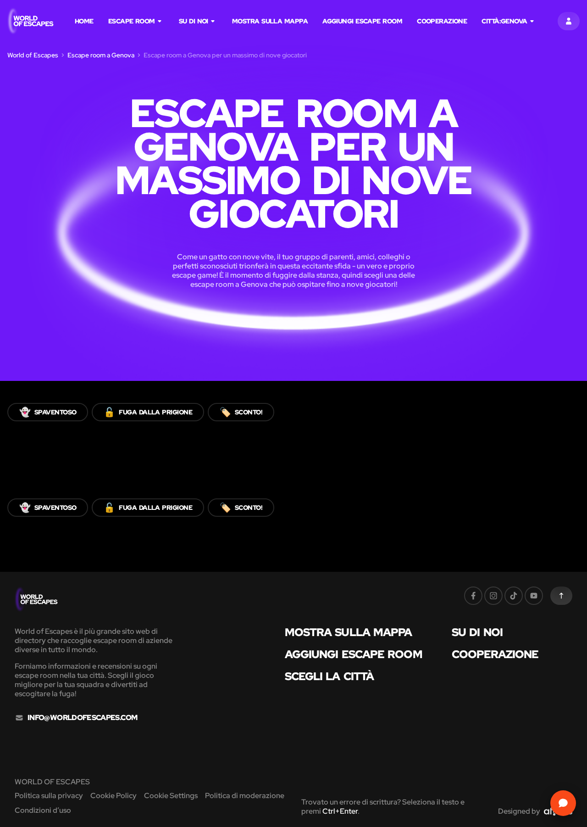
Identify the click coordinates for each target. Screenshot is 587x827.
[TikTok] (513, 596)
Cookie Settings (171, 795)
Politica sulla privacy (49, 795)
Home (84, 21)
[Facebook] (473, 596)
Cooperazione (442, 21)
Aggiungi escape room (362, 21)
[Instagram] (493, 596)
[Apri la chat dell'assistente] (563, 803)
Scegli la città (329, 676)
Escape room (131, 21)
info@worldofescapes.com (82, 717)
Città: (504, 21)
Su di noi (193, 21)
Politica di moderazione (244, 795)
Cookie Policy (113, 795)
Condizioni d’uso (43, 810)
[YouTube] (534, 596)
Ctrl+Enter (340, 811)
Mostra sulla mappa (270, 21)
